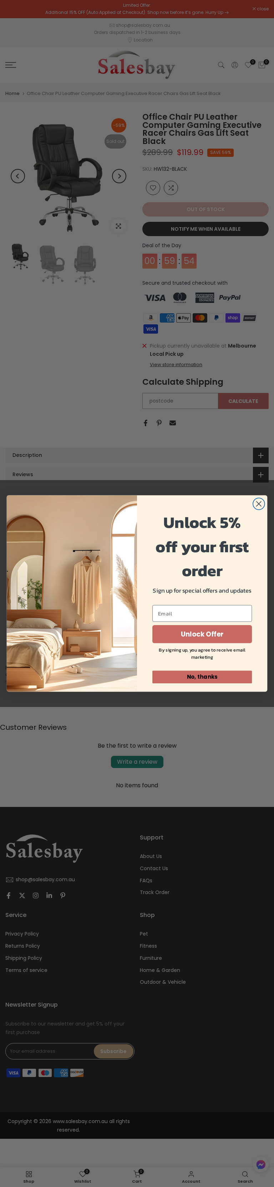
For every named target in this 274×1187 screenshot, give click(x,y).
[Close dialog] (259, 504)
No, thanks (202, 677)
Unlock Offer (202, 634)
